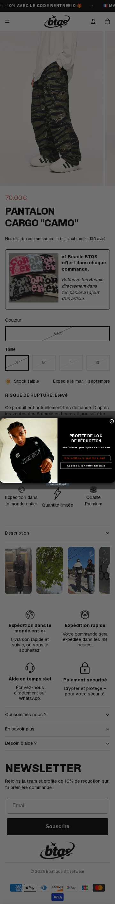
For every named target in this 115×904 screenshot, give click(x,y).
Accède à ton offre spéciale (86, 465)
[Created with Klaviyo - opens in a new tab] (57, 484)
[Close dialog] (111, 421)
